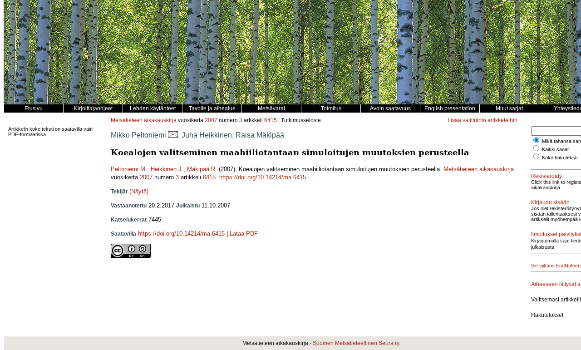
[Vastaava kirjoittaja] (173, 135)
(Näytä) (138, 191)
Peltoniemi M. (129, 169)
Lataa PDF (244, 233)
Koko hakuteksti (559, 157)
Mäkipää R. (202, 169)
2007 (211, 120)
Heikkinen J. (167, 169)
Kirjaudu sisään (550, 202)
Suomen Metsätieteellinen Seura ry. (356, 343)
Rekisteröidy (546, 176)
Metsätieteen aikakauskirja (144, 120)
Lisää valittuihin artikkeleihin (482, 120)
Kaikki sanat (555, 149)
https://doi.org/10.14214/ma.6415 (262, 177)
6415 (270, 120)
